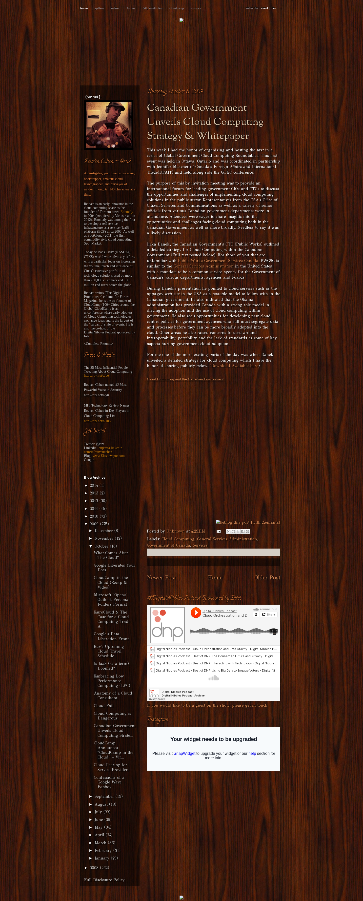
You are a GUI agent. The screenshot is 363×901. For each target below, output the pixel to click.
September (105, 796)
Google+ (90, 460)
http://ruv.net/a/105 (97, 421)
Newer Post (161, 577)
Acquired (103, 216)
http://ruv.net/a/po (96, 375)
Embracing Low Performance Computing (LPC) (112, 681)
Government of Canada (168, 545)
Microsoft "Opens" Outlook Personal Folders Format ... (112, 600)
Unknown (176, 531)
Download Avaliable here (234, 365)
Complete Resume (98, 344)
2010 (95, 516)
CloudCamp (92, 305)
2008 (95, 867)
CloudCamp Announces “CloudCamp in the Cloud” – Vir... (113, 750)
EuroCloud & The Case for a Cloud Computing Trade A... (112, 619)
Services (200, 545)
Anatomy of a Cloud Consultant (113, 695)
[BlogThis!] (233, 531)
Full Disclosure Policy (104, 880)
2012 (95, 500)
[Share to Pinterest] (247, 531)
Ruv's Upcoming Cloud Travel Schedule (109, 651)
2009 (95, 524)
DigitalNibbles (94, 332)
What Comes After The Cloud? (111, 555)
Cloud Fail (104, 705)
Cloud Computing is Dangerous (112, 715)
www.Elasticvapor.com (109, 456)
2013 (95, 493)
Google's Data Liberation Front (111, 636)
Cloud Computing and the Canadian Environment (185, 379)
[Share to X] (238, 531)
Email (264, 8)
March (101, 842)
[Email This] (228, 531)
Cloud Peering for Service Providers (111, 767)
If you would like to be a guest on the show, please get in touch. (207, 705)
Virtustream (123, 216)
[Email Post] (218, 531)
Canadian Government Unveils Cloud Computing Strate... (115, 730)
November (105, 538)
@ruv (100, 444)
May (99, 827)
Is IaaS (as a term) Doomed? (111, 666)
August (102, 804)
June (99, 819)
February (104, 850)
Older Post (267, 577)
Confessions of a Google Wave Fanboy (109, 782)
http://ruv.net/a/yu (96, 394)
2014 (95, 485)
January (103, 858)
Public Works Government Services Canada (218, 260)
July (99, 812)
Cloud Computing (177, 539)
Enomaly (127, 212)
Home (215, 577)
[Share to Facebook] (242, 531)
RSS (274, 8)
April (100, 835)
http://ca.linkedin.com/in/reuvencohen (103, 450)
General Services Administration (204, 266)
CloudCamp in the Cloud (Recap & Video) (111, 582)
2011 (95, 508)
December (104, 530)
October (102, 546)
